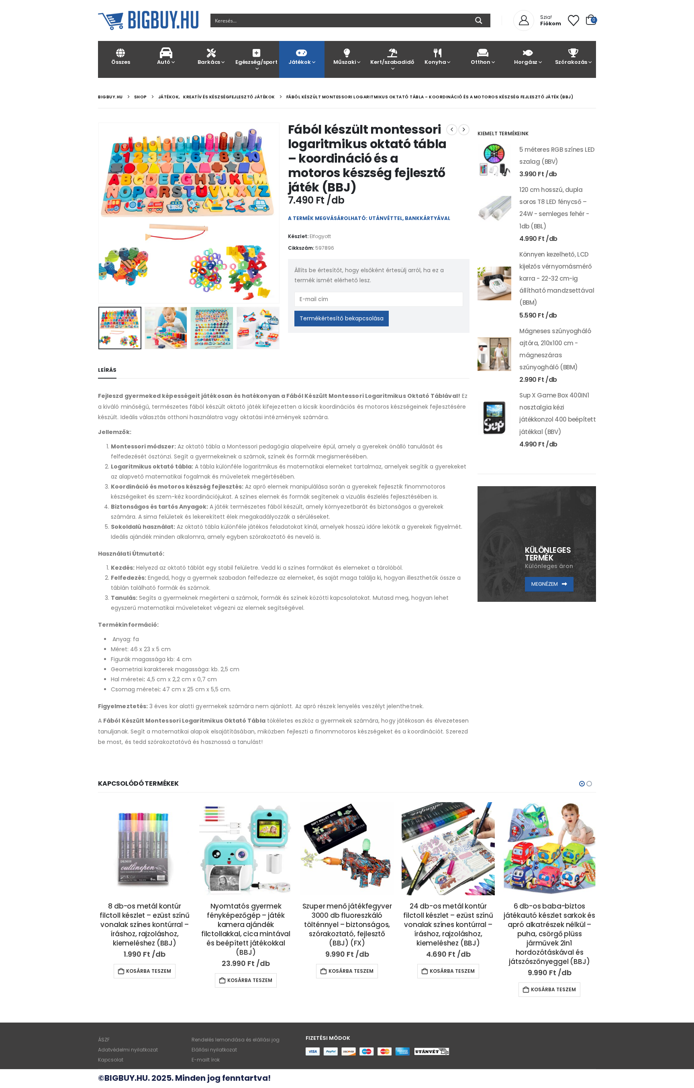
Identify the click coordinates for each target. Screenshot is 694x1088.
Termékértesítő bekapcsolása (342, 318)
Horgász (525, 62)
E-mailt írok (206, 1059)
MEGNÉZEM (545, 584)
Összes (120, 62)
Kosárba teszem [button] (148, 980)
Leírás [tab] (107, 370)
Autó (163, 62)
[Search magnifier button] (478, 20)
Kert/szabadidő (392, 62)
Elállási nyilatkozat (214, 1049)
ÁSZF (104, 1039)
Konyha (435, 62)
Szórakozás (571, 62)
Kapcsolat (110, 1059)
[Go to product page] (494, 160)
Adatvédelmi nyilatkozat (128, 1049)
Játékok (299, 62)
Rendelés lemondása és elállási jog (236, 1039)
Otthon (480, 62)
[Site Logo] (148, 20)
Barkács (209, 62)
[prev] (451, 129)
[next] (463, 129)
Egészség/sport (256, 62)
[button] (100, 213)
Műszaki (344, 62)
